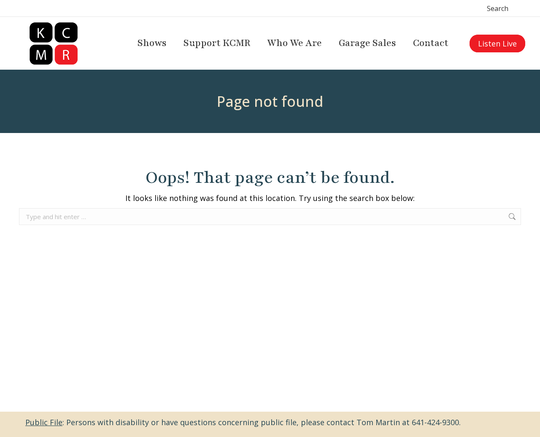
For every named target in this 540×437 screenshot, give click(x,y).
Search (497, 8)
